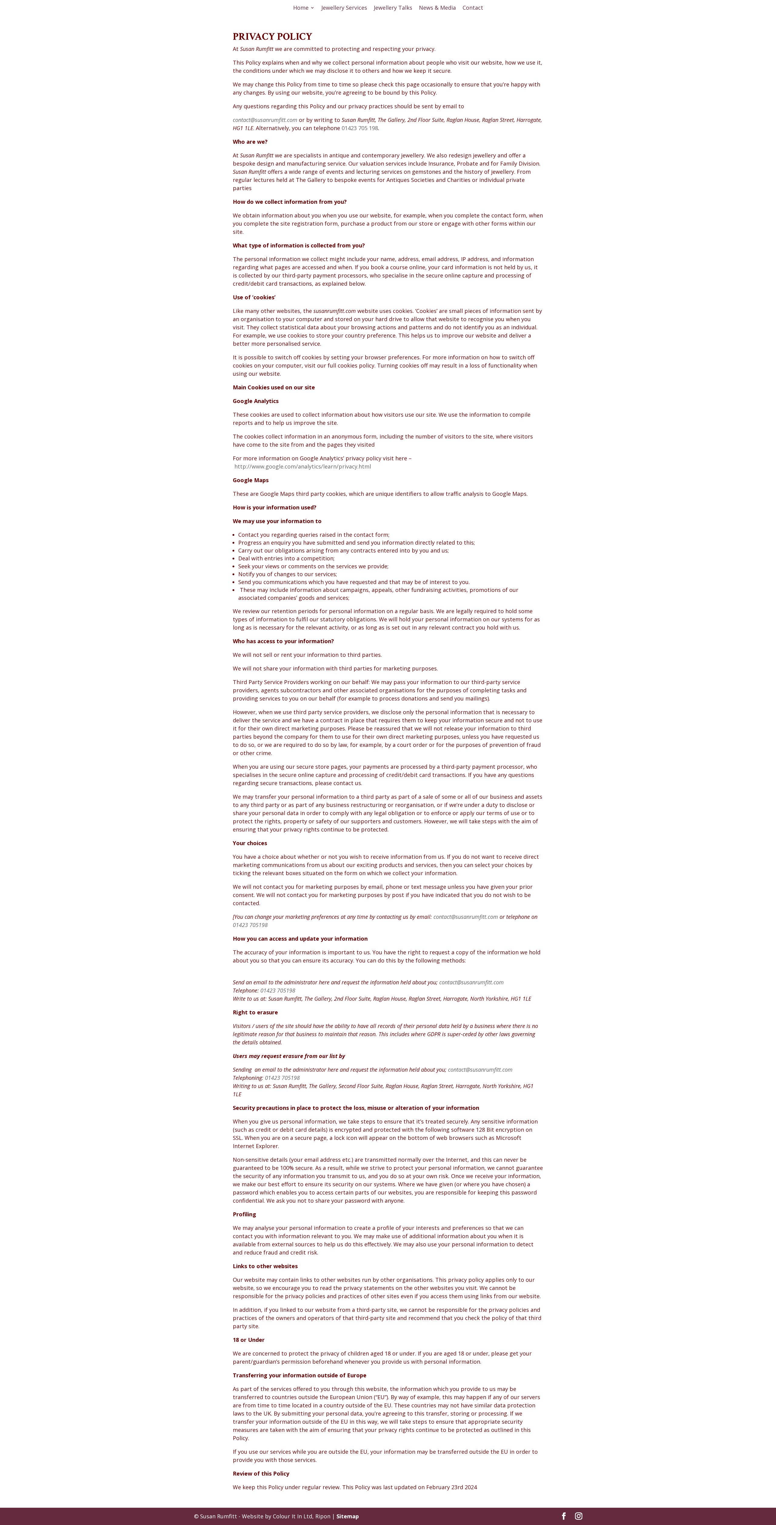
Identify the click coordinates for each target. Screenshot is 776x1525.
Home (301, 8)
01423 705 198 (360, 128)
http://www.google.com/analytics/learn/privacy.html (302, 466)
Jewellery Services (344, 8)
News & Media (437, 8)
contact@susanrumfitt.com (471, 982)
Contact (473, 8)
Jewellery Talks (393, 8)
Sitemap (347, 1516)
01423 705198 (250, 925)
